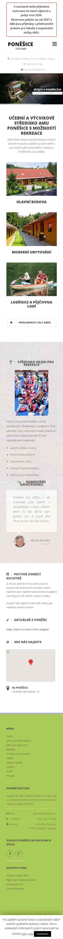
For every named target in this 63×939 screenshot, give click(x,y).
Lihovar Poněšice (15, 879)
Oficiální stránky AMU (17, 866)
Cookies (10, 757)
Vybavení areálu (14, 753)
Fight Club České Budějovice (21, 870)
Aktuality (10, 740)
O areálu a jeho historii (18, 744)
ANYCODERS (22, 909)
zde (24, 934)
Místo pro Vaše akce (17, 735)
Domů (9, 726)
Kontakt (10, 766)
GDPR (9, 761)
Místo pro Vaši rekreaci (18, 731)
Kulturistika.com (14, 874)
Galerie (10, 748)
